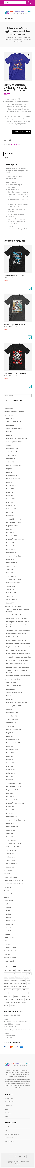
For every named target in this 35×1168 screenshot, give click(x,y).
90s (14, 970)
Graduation (22, 986)
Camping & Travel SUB (14, 706)
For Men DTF (10, 499)
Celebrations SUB (12, 713)
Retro (10, 996)
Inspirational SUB (12, 790)
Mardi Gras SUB (11, 800)
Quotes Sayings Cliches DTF (15, 556)
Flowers (23, 983)
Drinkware (8, 941)
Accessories (8, 405)
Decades (22, 980)
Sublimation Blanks (10, 958)
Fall (11, 983)
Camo (26, 977)
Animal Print (26, 970)
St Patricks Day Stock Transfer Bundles (16, 671)
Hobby (8, 914)
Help (28, 132)
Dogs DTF (9, 469)
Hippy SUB (9, 776)
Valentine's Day (15, 1002)
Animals (7, 954)
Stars (5, 999)
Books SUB (9, 699)
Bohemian (19, 977)
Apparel (7, 934)
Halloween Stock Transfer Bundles (18, 644)
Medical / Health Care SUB (15, 803)
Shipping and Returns (12, 1134)
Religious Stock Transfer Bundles (17, 667)
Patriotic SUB (10, 813)
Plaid (5, 996)
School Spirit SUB (12, 827)
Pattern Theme (11, 921)
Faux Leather (8, 870)
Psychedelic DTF (11, 553)
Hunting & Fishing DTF (13, 522)
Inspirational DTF (12, 526)
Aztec (24, 974)
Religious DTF (10, 559)
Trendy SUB (10, 854)
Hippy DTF (9, 512)
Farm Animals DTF (12, 485)
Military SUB (10, 807)
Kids (19, 990)
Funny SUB (9, 766)
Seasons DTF (10, 566)
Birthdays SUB (12, 716)
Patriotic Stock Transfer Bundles (17, 660)
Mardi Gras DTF (11, 536)
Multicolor (25, 990)
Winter (6, 1006)
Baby (29, 974)
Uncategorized (9, 961)
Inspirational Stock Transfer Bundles (18, 647)
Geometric (14, 986)
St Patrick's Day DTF (14, 519)
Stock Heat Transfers (20, 37)
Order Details (9, 1102)
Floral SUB (9, 756)
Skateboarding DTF (14, 579)
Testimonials (9, 1138)
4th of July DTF (11, 418)
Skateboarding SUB (14, 843)
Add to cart (19, 132)
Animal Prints (8, 974)
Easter (6, 983)
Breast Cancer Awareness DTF (16, 438)
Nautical (12, 993)
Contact (7, 1130)
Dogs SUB (9, 733)
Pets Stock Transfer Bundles (15, 664)
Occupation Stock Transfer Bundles (18, 657)
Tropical (6, 1002)
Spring (16, 996)
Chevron (6, 980)
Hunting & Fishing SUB (13, 786)
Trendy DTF (10, 590)
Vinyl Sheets (9, 901)
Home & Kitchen (10, 948)
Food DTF (9, 496)
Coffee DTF (10, 462)
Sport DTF (9, 573)
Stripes (11, 999)
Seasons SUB (10, 830)
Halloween (7, 990)
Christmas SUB (11, 723)
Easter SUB (10, 736)
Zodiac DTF (10, 603)
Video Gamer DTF (12, 600)
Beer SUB (9, 696)
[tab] (17, 154)
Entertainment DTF (12, 475)
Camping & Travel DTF (13, 442)
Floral (8, 911)
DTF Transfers (15, 144)
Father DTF (10, 489)
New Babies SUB (13, 719)
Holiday (8, 917)
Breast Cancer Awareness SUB (16, 702)
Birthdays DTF (12, 452)
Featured (7, 874)
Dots (28, 980)
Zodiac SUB (10, 867)
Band (5, 977)
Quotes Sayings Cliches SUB (15, 820)
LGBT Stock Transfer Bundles (16, 650)
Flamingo (16, 983)
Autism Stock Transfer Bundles (16, 618)
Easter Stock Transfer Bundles (16, 634)
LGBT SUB (9, 793)
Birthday (11, 977)
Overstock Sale (9, 894)
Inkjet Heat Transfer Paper (14, 880)
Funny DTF (9, 502)
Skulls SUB (9, 833)
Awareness (17, 974)
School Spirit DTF (12, 563)
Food (29, 983)
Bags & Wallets (10, 938)
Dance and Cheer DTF (13, 465)
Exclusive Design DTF (13, 479)
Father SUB (10, 753)
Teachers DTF (11, 586)
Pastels (19, 993)
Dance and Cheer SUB (13, 729)
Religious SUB (10, 823)
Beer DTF (9, 432)
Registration (9, 1106)
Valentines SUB (11, 857)
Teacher (27, 999)
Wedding (24, 1002)
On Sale (6, 891)
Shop (11, 37)
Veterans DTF (10, 596)
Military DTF (10, 542)
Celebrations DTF (12, 449)
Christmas (14, 980)
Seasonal (9, 924)
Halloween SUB (11, 773)
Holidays (8, 944)
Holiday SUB (10, 780)
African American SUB (13, 686)
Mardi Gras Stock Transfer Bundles (18, 654)
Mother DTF (10, 546)
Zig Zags (12, 1006)
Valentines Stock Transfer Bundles (18, 676)
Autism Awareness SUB (14, 692)
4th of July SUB (11, 682)
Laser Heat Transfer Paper (14, 884)
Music (6, 993)
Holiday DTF (10, 516)
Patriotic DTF (10, 549)
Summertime (19, 999)
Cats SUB (9, 709)
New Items (7, 887)
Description (9, 154)
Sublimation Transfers (12, 679)
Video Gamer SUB (12, 864)
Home (7, 37)
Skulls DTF (9, 569)
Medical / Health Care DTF (15, 539)
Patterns (6, 897)
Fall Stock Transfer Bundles (15, 637)
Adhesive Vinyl (8, 408)
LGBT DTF (9, 529)
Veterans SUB (10, 860)
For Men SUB (10, 763)
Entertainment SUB (12, 739)
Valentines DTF (11, 593)
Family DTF (9, 482)
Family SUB (10, 746)
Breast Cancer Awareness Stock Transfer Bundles (17, 626)
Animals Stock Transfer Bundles (17, 615)
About (7, 1127)
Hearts (14, 990)
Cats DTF (9, 445)
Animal (8, 907)
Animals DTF (10, 425)
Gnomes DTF (10, 506)
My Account (9, 1098)
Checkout (8, 1113)
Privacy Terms (9, 1141)
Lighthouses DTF (11, 532)
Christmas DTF (11, 459)
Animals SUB (10, 689)
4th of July (7, 970)
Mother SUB (10, 810)
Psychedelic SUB (11, 817)
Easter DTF (9, 472)
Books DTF (9, 435)
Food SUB (9, 760)
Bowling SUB (12, 840)
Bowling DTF (12, 576)
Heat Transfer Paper (10, 877)
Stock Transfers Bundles (13, 606)
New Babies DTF (13, 455)
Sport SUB (9, 837)
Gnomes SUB (10, 770)
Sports (8, 927)
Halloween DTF (11, 509)
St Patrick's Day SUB (14, 783)
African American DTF (13, 422)
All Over (9, 904)
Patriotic (25, 993)
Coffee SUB (10, 726)
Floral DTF (9, 492)
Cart (6, 1109)
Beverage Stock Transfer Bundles (17, 622)
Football (6, 986)
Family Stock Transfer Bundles (16, 640)
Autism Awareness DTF (14, 428)
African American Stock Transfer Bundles (17, 611)
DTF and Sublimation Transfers (14, 412)
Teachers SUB (11, 850)
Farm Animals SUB (12, 750)
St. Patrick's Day (24, 996)
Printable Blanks (9, 931)
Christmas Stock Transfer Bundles (18, 630)
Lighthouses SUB (11, 796)
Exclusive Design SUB (13, 743)
